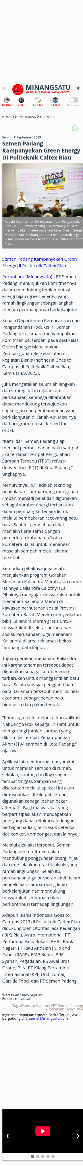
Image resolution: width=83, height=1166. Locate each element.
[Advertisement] (41, 41)
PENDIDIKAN (27, 117)
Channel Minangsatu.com (46, 1018)
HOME (7, 117)
